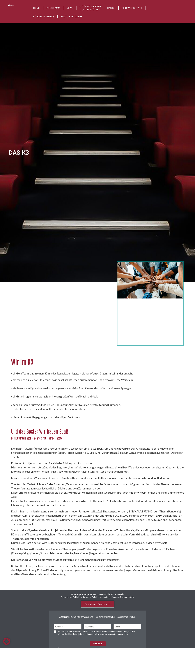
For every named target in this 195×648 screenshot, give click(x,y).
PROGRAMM (53, 8)
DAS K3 (111, 8)
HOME (36, 8)
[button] (6, 641)
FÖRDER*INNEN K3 (43, 16)
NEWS (69, 8)
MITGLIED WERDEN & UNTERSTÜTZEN (90, 8)
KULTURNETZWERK (71, 16)
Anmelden (97, 643)
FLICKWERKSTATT (132, 8)
